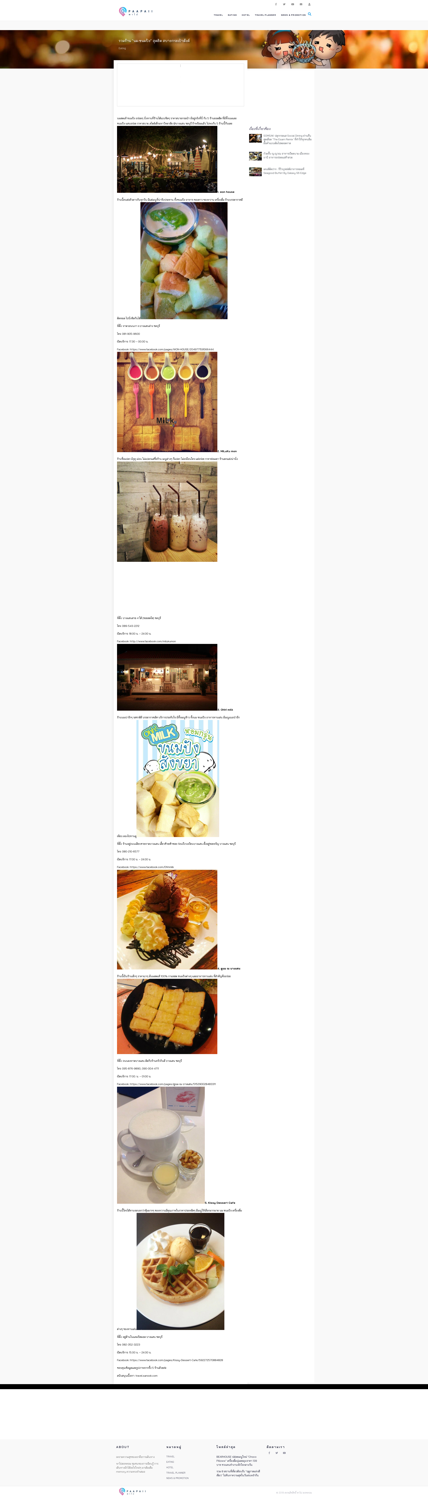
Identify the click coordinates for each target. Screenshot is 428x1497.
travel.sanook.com (146, 1375)
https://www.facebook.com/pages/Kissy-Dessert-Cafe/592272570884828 (176, 1360)
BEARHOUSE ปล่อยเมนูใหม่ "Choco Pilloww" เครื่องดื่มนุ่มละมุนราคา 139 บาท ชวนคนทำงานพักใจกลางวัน (237, 1460)
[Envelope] (300, 4)
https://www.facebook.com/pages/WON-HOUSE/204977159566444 (172, 349)
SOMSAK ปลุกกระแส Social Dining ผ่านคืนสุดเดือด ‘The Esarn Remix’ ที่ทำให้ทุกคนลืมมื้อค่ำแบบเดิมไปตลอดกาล (287, 139)
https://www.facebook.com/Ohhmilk (152, 867)
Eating (122, 48)
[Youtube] (292, 4)
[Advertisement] (180, 589)
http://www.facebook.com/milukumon (153, 641)
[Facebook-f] (275, 4)
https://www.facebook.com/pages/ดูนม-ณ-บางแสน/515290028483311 (173, 1084)
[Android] (309, 4)
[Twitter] (284, 4)
